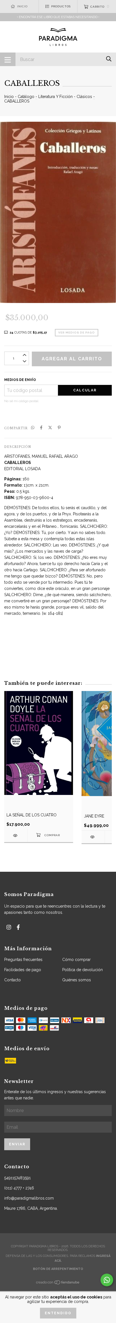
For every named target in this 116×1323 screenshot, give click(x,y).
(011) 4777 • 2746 (19, 1188)
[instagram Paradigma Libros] (8, 927)
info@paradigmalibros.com (29, 1198)
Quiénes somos (76, 980)
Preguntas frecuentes (23, 959)
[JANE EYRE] (93, 837)
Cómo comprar (76, 959)
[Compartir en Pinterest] (59, 427)
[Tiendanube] (58, 1283)
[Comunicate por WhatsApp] (107, 1280)
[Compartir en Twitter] (50, 427)
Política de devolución (82, 969)
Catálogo (26, 96)
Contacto (12, 980)
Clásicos (84, 96)
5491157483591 (17, 1178)
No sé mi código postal (21, 401)
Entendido (58, 1313)
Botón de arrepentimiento (58, 1269)
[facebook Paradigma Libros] (18, 927)
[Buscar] (109, 59)
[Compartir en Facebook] (41, 427)
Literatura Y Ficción (55, 96)
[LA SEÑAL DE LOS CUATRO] (15, 835)
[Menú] (7, 59)
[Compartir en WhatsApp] (33, 427)
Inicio (9, 96)
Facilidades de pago (22, 969)
